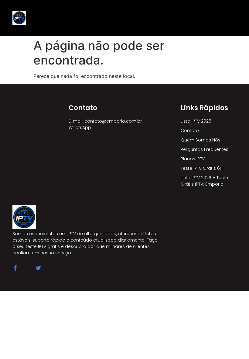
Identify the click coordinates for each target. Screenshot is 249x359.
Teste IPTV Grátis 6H (202, 168)
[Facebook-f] (15, 268)
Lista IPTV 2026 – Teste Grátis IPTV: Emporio (204, 181)
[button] (120, 18)
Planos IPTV (193, 159)
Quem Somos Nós (200, 140)
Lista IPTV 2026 (196, 121)
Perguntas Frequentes (204, 149)
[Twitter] (38, 268)
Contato (190, 130)
